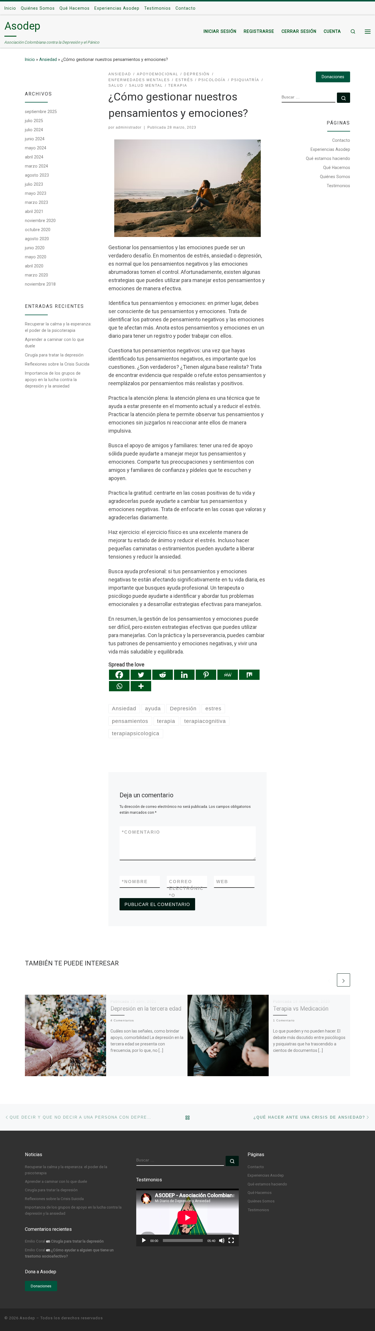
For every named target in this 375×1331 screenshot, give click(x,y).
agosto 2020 (37, 238)
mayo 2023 (35, 193)
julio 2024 (34, 129)
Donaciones (333, 76)
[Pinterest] (206, 675)
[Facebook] (119, 675)
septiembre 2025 (41, 111)
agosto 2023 (37, 175)
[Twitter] (141, 675)
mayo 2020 (35, 257)
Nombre (135, 881)
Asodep (27, 1318)
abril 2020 (34, 266)
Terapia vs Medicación (300, 1008)
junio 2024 (35, 138)
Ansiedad (48, 59)
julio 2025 (34, 120)
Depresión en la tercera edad (145, 1008)
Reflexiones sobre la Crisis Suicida (57, 364)
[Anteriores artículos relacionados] (329, 980)
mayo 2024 (35, 148)
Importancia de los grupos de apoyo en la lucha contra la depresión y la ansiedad (53, 379)
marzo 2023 (36, 202)
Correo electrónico (186, 888)
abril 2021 (34, 211)
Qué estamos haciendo (328, 158)
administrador (129, 127)
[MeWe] (227, 675)
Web (222, 881)
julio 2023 (34, 184)
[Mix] (249, 675)
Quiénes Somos (335, 176)
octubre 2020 (37, 229)
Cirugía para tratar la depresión (54, 355)
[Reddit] (162, 675)
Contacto (341, 140)
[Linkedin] (184, 675)
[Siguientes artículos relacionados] (343, 980)
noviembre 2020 (40, 220)
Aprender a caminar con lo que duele (54, 342)
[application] (187, 1217)
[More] (141, 686)
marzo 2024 (36, 166)
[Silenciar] (222, 1240)
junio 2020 (35, 247)
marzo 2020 (36, 275)
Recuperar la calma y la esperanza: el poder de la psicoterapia (58, 327)
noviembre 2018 (40, 284)
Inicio (30, 59)
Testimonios (338, 185)
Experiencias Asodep (330, 149)
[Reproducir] (144, 1240)
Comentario (141, 832)
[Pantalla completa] (231, 1240)
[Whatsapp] (119, 686)
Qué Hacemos (336, 167)
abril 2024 (34, 157)
